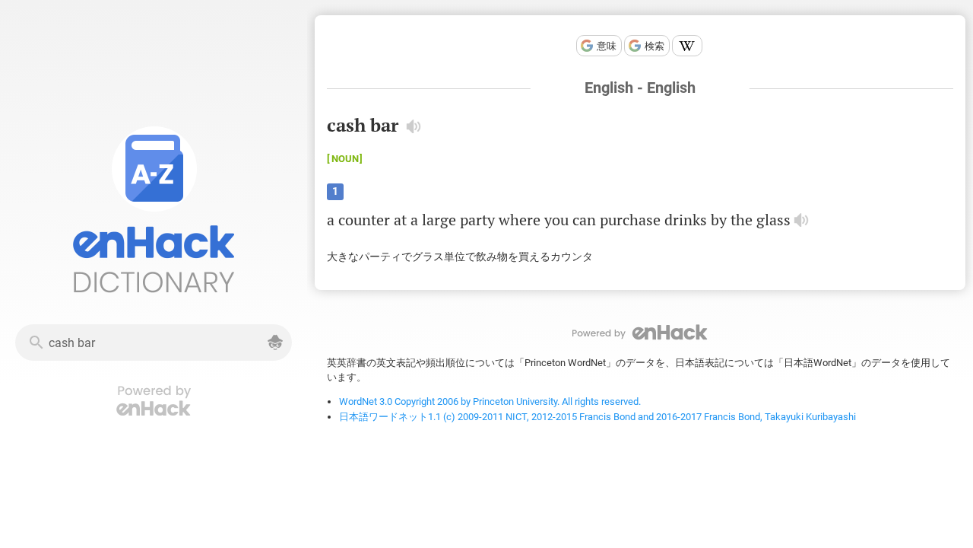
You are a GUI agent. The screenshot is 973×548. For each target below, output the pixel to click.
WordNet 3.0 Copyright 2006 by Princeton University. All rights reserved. (490, 401)
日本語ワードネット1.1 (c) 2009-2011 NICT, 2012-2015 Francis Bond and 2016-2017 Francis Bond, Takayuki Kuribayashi (597, 416)
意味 (606, 46)
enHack (640, 332)
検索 (654, 46)
